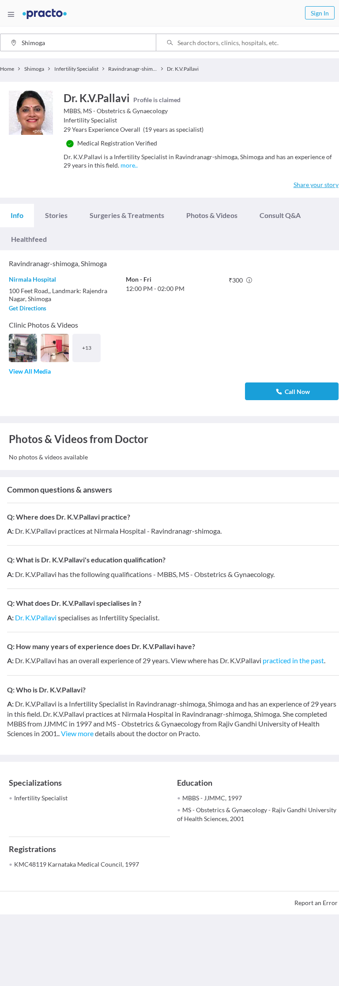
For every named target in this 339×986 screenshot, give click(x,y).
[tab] (17, 215)
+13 (86, 347)
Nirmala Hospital (32, 279)
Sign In (320, 13)
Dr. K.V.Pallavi (35, 617)
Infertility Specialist (41, 798)
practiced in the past (293, 660)
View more (77, 733)
